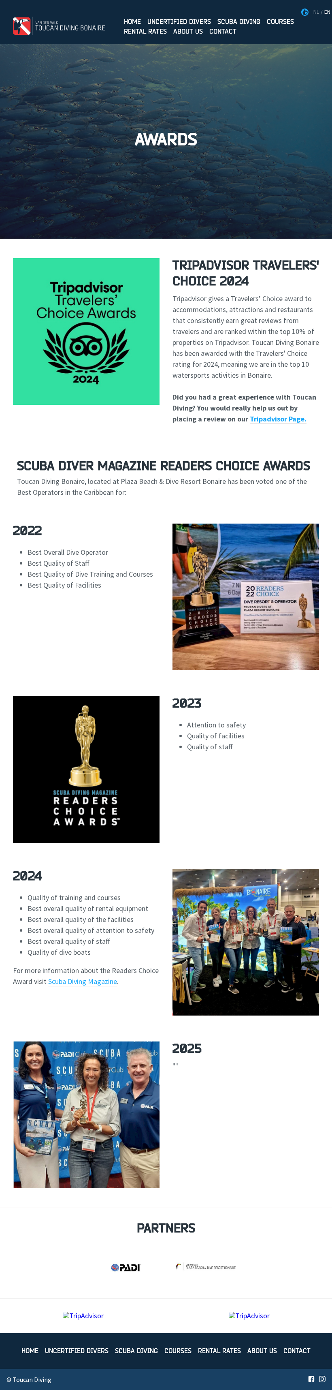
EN (327, 11)
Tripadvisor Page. (278, 418)
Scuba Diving (238, 22)
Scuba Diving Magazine (82, 981)
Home (132, 22)
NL (316, 11)
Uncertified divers (179, 22)
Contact (222, 31)
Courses (280, 22)
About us (188, 31)
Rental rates (145, 31)
